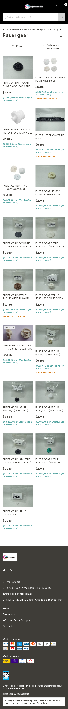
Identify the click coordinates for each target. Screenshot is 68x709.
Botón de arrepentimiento (14, 688)
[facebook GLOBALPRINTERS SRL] (4, 570)
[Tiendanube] (16, 694)
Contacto (8, 626)
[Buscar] (61, 17)
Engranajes (43, 29)
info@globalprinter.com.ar (17, 593)
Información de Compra (16, 620)
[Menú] (4, 6)
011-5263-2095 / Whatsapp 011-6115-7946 (27, 587)
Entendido (42, 703)
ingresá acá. (55, 685)
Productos (9, 614)
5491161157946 (11, 581)
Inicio (5, 29)
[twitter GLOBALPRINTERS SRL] (11, 570)
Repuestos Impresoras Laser (23, 29)
